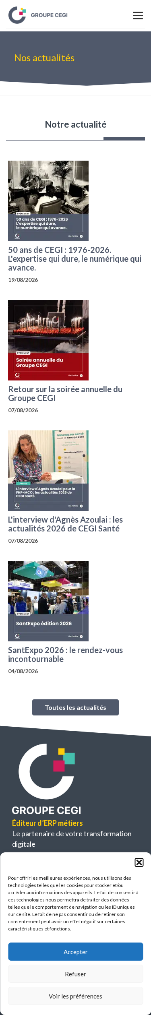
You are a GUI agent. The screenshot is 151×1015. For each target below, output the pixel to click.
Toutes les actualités (75, 707)
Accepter (76, 951)
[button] (139, 862)
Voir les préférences (75, 996)
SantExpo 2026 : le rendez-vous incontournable (65, 654)
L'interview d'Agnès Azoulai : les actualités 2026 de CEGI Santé (65, 524)
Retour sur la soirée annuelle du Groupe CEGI (65, 393)
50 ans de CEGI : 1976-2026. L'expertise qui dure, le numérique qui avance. (74, 258)
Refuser (75, 974)
